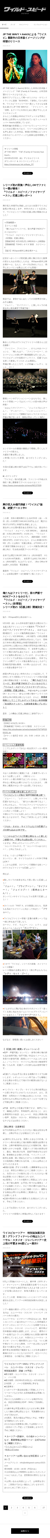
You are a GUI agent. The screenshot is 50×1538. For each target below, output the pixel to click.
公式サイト (25, 1531)
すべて (4, 24)
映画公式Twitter (12, 1450)
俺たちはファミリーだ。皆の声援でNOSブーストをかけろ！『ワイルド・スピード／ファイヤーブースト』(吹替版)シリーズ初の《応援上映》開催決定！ (24, 600)
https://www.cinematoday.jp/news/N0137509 (22, 485)
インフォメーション (40, 24)
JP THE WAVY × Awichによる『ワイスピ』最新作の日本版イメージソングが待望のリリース (24, 38)
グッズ (13, 24)
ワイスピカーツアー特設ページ (19, 1446)
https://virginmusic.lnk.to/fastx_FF (19, 164)
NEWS (25, 10)
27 (44, 1508)
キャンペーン (23, 24)
